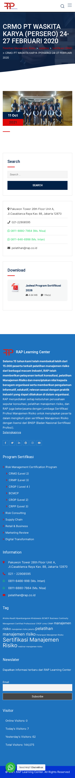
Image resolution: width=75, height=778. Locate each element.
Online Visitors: (15, 720)
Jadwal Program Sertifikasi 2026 (43, 288)
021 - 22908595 (19, 574)
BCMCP (14, 493)
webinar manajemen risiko (30, 646)
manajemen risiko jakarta (23, 629)
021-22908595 (21, 222)
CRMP (50, 623)
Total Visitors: (14, 744)
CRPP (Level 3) (18, 506)
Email (6, 682)
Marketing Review (17, 532)
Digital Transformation (19, 539)
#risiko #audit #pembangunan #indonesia (22, 618)
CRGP (39, 623)
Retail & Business (16, 526)
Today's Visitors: (16, 728)
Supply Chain (14, 519)
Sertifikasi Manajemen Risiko (31, 642)
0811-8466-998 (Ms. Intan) (26, 581)
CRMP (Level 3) (19, 480)
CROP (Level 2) (18, 500)
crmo (44, 623)
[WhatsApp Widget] (10, 767)
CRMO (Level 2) (19, 473)
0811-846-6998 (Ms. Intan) (28, 239)
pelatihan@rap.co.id (24, 248)
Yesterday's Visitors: (18, 736)
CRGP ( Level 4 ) (19, 486)
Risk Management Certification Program (31, 467)
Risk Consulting (15, 513)
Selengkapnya (12, 432)
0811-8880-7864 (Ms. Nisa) (28, 231)
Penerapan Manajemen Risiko (49, 635)
